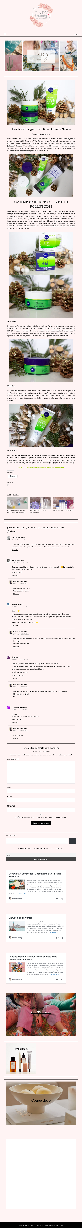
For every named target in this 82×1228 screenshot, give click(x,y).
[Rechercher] (72, 841)
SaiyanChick (16, 604)
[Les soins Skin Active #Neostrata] (40, 503)
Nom (9, 787)
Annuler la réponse (41, 751)
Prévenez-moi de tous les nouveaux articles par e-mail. (41, 817)
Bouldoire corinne (48, 748)
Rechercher (11, 835)
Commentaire (13, 759)
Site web (11, 806)
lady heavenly (18, 581)
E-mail (10, 796)
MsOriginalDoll (17, 537)
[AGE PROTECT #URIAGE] (63, 503)
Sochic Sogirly (17, 560)
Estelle (14, 657)
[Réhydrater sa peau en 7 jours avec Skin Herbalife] (17, 503)
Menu (76, 34)
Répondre (15, 550)
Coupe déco (41, 1100)
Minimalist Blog (46, 1225)
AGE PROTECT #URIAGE (62, 510)
